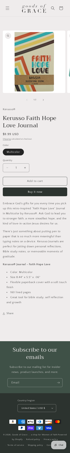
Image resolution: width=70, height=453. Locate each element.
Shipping (7, 139)
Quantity (7, 160)
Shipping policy (35, 445)
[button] (7, 8)
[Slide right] (43, 100)
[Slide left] (27, 100)
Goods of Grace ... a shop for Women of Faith (34, 435)
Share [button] (10, 313)
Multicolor (13, 152)
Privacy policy (51, 439)
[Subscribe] (58, 382)
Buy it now (35, 191)
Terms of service (15, 445)
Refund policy (33, 439)
